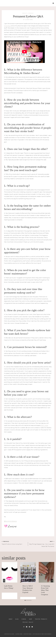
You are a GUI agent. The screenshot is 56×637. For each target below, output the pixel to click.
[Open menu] (53, 3)
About (11, 619)
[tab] (26, 600)
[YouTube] (32, 627)
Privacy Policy (28, 622)
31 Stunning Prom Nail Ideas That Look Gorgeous (45, 590)
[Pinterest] (29, 627)
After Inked (44, 425)
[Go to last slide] (4, 580)
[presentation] (9, 572)
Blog (17, 619)
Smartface (7, 25)
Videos (24, 619)
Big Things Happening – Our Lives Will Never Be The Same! (41, 544)
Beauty (25, 13)
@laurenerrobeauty (10, 521)
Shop (30, 619)
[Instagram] (26, 627)
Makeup (31, 13)
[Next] (52, 580)
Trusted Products (41, 619)
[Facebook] (24, 627)
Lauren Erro (29, 19)
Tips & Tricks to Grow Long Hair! (12, 543)
